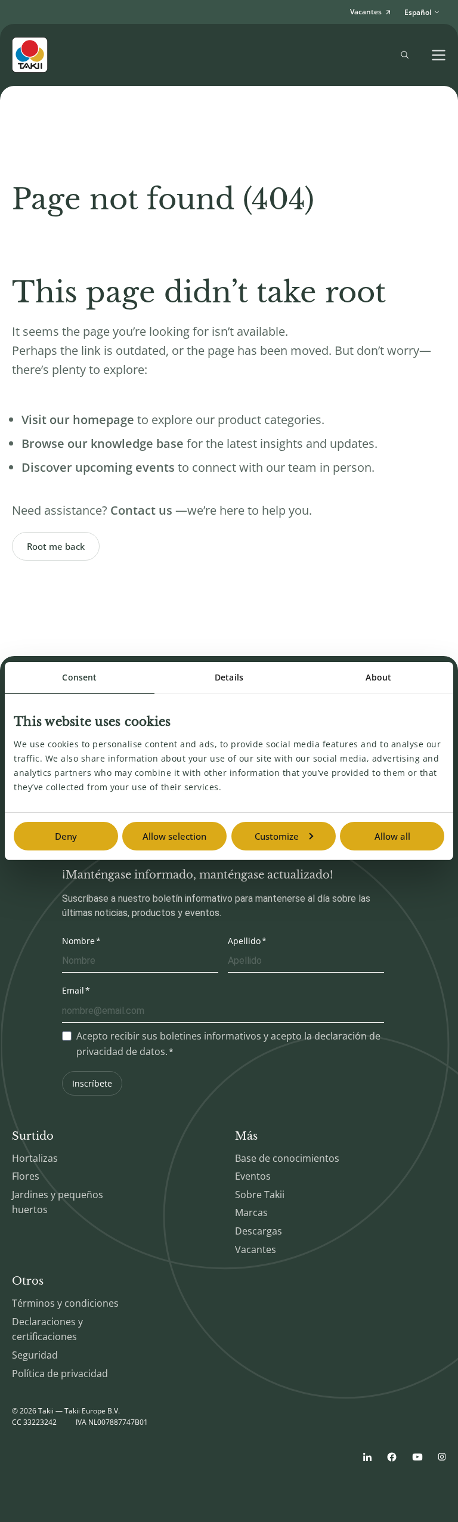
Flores (25, 1176)
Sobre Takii (259, 1194)
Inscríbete (92, 1083)
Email (73, 990)
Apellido (244, 940)
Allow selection (174, 836)
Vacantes (255, 1249)
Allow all (392, 836)
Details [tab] (229, 677)
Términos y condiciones (65, 1303)
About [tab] (378, 677)
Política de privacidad (60, 1373)
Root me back (56, 546)
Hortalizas (35, 1158)
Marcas (251, 1212)
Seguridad (35, 1355)
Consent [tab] (79, 677)
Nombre (78, 940)
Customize (277, 836)
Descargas (258, 1231)
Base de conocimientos (287, 1158)
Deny (66, 836)
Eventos (253, 1176)
